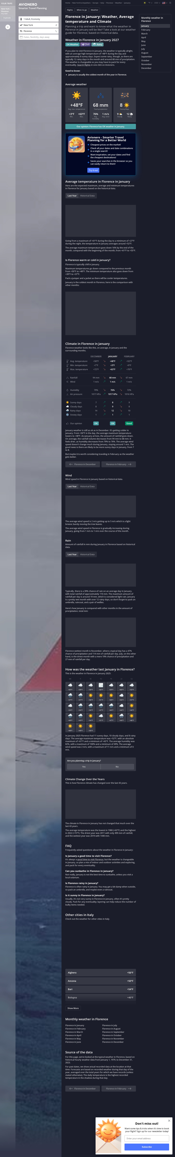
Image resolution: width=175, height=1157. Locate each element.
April (143, 37)
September (146, 56)
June (143, 45)
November (146, 64)
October (145, 60)
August (144, 52)
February (145, 29)
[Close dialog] (169, 1120)
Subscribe (147, 1147)
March (144, 33)
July (143, 49)
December (146, 68)
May (143, 41)
